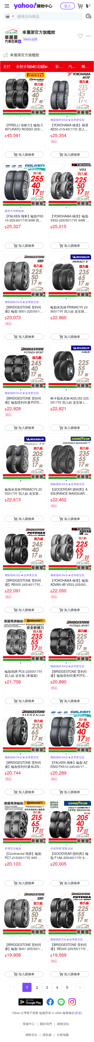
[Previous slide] (6, 93)
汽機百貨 (73, 66)
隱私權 (47, 1034)
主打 (6, 66)
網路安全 (31, 1034)
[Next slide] (42, 93)
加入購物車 (26, 154)
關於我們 (46, 1024)
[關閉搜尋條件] (13, 16)
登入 (67, 5)
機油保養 (86, 66)
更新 (78, 1013)
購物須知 (63, 1024)
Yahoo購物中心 (33, 6)
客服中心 (29, 1024)
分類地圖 (63, 1034)
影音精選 (60, 66)
